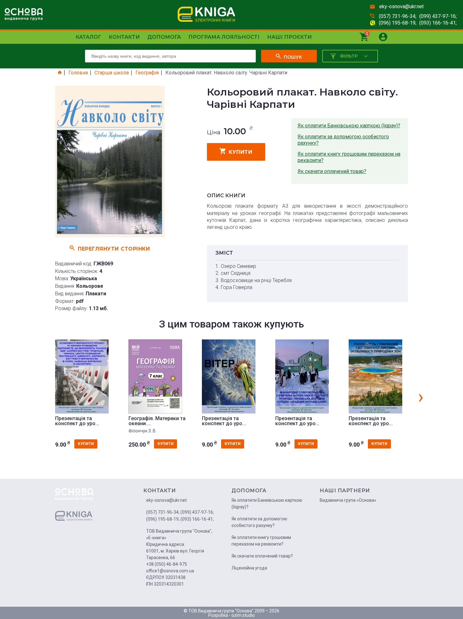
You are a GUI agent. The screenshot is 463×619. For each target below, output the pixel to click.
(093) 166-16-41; (438, 23)
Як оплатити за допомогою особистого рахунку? (343, 140)
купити (240, 152)
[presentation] (421, 396)
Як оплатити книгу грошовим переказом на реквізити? (349, 157)
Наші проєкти (289, 37)
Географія (147, 72)
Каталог (88, 37)
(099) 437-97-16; (438, 16)
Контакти (124, 37)
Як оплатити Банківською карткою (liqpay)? (349, 126)
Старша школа (111, 72)
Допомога (164, 37)
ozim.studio (243, 615)
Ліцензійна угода (249, 567)
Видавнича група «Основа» (348, 500)
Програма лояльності (224, 37)
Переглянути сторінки (114, 249)
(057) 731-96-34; (397, 16)
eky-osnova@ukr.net (401, 6)
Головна (78, 72)
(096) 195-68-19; (397, 23)
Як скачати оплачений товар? (332, 171)
